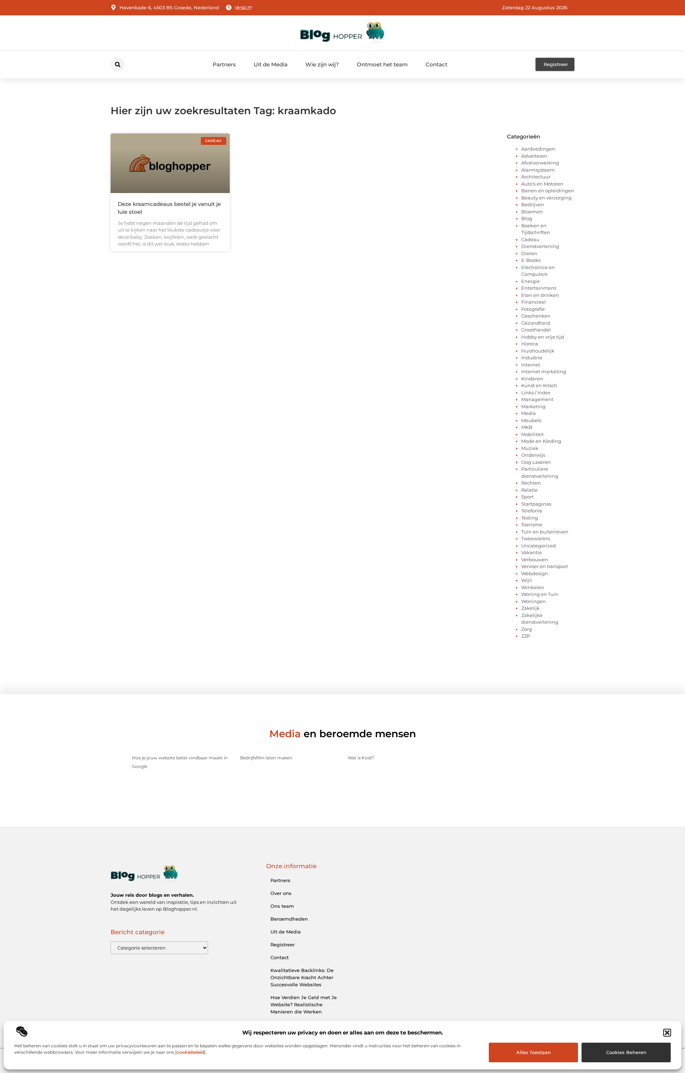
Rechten (531, 483)
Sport (527, 497)
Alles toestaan (533, 1052)
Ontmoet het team (382, 64)
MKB (526, 427)
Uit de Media (271, 64)
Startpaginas (536, 504)
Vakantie (531, 552)
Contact (436, 64)
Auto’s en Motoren (542, 184)
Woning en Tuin (539, 594)
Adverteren (534, 156)
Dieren (529, 253)
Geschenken (535, 316)
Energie (530, 281)
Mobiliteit (532, 434)
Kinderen (532, 378)
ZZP (525, 636)
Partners (224, 64)
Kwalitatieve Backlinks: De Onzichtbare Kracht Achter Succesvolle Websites (302, 977)
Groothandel (536, 330)
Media (528, 413)
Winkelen (532, 587)
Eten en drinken (540, 295)
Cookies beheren (626, 1052)
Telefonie (531, 510)
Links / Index (535, 392)
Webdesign (534, 573)
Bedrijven (532, 204)
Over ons (280, 893)
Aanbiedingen (538, 149)
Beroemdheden (289, 919)
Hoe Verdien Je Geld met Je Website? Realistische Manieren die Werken (303, 1004)
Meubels (531, 420)
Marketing (533, 406)
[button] (667, 1032)
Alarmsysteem (538, 170)
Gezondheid (535, 323)
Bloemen (532, 211)
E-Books (531, 260)
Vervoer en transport (544, 566)
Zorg (526, 629)
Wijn (526, 580)
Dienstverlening (540, 246)
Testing (529, 518)
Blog (526, 218)
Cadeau (530, 239)
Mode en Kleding (541, 441)
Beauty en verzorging (546, 198)
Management (537, 399)
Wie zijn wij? (322, 64)
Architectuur (535, 176)
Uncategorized (538, 545)
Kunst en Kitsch (539, 385)
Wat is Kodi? (361, 757)
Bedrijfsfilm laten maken (266, 757)
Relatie (529, 490)
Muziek (529, 448)
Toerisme (531, 524)
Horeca (529, 343)
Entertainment (538, 288)
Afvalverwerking (540, 163)
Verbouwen (534, 559)
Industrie (531, 357)
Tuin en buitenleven (544, 532)
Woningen (533, 601)
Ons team (282, 906)
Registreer (282, 944)
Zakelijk (530, 608)
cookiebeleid (190, 1052)
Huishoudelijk (537, 351)
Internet (530, 365)
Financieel (533, 302)
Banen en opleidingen (547, 190)
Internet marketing (543, 371)
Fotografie (533, 309)
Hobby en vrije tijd (542, 337)
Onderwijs (533, 455)
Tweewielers (535, 538)
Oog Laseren (536, 462)
